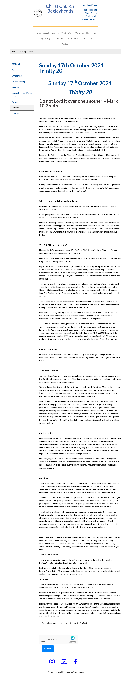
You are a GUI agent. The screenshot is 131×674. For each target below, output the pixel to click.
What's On (66, 33)
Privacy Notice (54, 672)
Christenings (17, 75)
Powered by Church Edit (73, 672)
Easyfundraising (18, 81)
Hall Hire (90, 33)
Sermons (32, 51)
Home (38, 33)
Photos (64, 44)
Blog (14, 70)
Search (46, 33)
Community (72, 38)
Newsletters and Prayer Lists (22, 94)
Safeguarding (43, 38)
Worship (78, 33)
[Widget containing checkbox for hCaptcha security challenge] (58, 639)
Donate (55, 33)
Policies (15, 102)
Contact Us (86, 38)
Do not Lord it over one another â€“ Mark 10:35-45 (64, 623)
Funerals (15, 87)
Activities (58, 38)
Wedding (16, 113)
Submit (47, 648)
